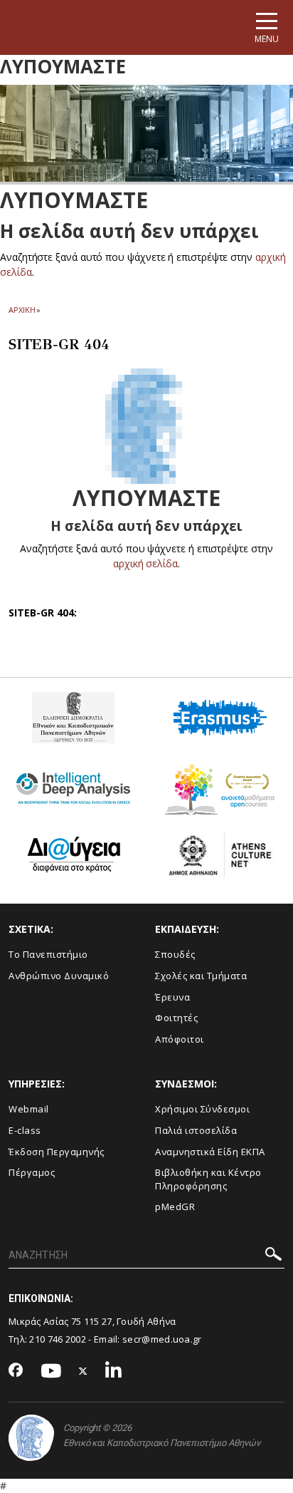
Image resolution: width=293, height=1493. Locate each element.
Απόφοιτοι (179, 1039)
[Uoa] (31, 1438)
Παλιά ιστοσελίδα (196, 1130)
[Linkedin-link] (113, 1371)
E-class (25, 1130)
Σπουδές (175, 954)
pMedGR (175, 1206)
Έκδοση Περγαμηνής (57, 1151)
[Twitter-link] (83, 1371)
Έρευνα (172, 997)
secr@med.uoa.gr (162, 1339)
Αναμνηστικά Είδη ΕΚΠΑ (210, 1151)
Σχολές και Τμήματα (201, 975)
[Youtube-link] (51, 1371)
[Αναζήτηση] (273, 1256)
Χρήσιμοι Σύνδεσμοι (202, 1108)
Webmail (29, 1108)
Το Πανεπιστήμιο (48, 954)
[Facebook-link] (16, 1371)
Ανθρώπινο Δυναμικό (59, 975)
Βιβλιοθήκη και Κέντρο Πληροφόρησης (208, 1179)
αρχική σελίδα (145, 563)
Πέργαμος (32, 1172)
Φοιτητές (176, 1017)
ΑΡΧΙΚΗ (22, 309)
